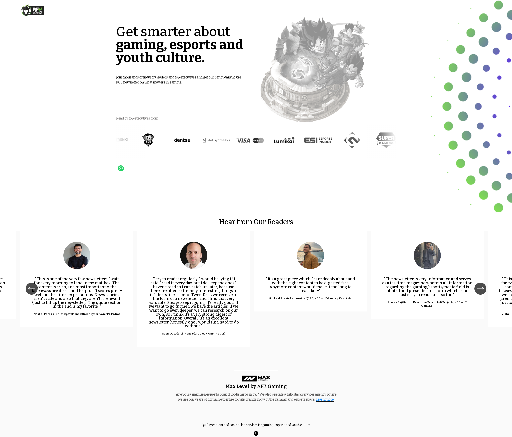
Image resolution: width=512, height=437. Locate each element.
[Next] (480, 289)
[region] (256, 289)
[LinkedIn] (256, 433)
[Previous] (32, 289)
